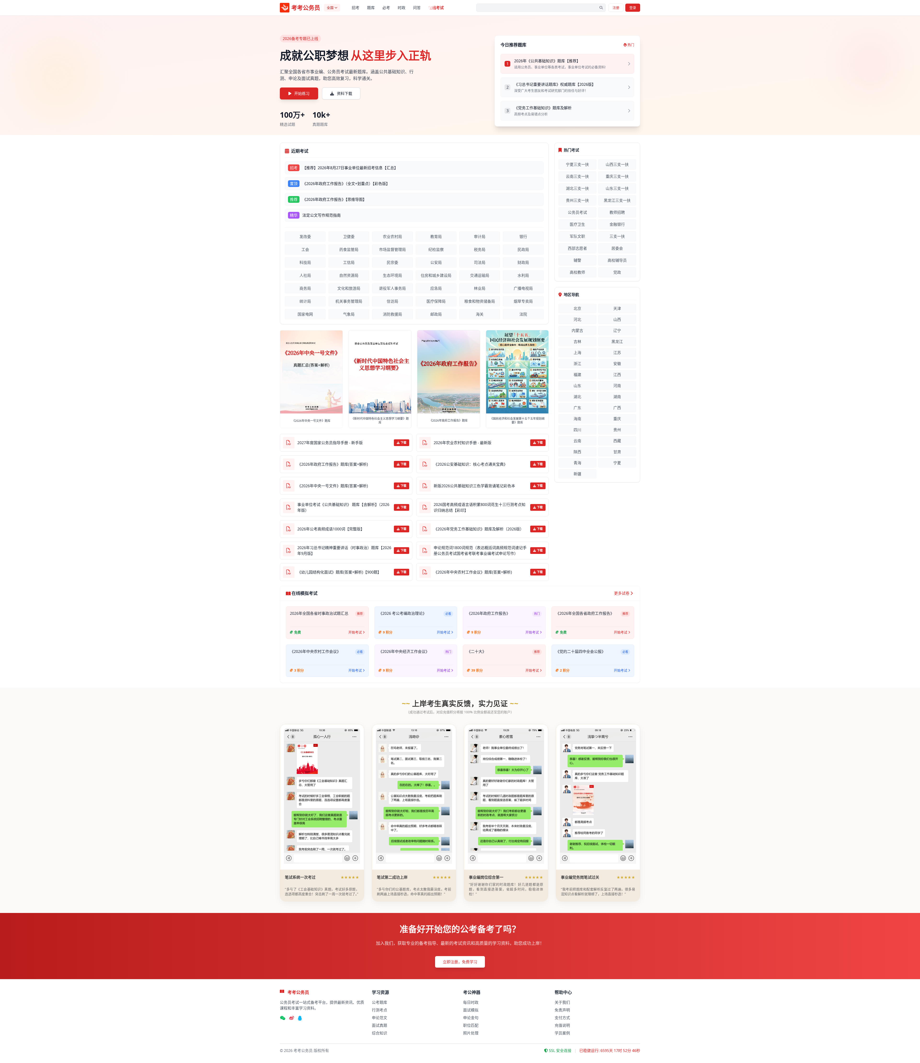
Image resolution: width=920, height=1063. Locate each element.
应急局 (436, 288)
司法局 (479, 262)
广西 (617, 407)
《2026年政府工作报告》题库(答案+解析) (332, 464)
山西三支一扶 (617, 164)
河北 (577, 319)
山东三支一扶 (617, 188)
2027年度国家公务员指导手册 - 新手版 (330, 442)
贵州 (617, 429)
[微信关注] (282, 1018)
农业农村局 (392, 236)
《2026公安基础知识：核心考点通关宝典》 (470, 464)
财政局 (523, 262)
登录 (632, 7)
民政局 (523, 249)
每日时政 (470, 1002)
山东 (577, 385)
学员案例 (562, 1033)
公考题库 (379, 1002)
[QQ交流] (300, 1018)
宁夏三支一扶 (577, 164)
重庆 (617, 418)
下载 (403, 443)
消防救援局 (392, 314)
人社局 (305, 275)
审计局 (479, 236)
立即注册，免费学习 (460, 961)
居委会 (617, 248)
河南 (617, 385)
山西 (617, 319)
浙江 (577, 363)
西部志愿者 (577, 248)
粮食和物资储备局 (479, 301)
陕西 (577, 451)
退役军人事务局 (392, 288)
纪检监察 (436, 249)
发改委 (305, 236)
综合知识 (379, 1033)
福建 (577, 374)
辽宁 (617, 330)
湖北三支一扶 (577, 188)
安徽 (617, 363)
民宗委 (392, 262)
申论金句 (470, 1017)
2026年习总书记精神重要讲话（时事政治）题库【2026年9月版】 (344, 550)
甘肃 (617, 451)
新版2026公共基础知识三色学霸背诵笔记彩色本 (474, 485)
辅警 (577, 260)
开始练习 (302, 93)
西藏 (617, 440)
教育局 (436, 236)
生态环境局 (392, 275)
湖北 (577, 396)
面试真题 (379, 1025)
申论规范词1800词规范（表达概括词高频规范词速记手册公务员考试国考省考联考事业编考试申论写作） (480, 550)
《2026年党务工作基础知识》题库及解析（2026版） (479, 529)
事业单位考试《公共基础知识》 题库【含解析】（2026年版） (343, 507)
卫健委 (349, 236)
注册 (616, 7)
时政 (401, 7)
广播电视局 (523, 288)
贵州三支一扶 (577, 200)
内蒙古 (577, 330)
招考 (355, 7)
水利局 (523, 275)
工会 (305, 249)
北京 (577, 308)
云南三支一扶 (577, 176)
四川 (577, 429)
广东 (577, 407)
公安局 (436, 262)
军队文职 (577, 236)
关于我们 (562, 1002)
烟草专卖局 (523, 301)
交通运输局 (479, 275)
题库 (371, 7)
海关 (479, 314)
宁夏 (617, 462)
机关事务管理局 (348, 301)
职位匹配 (470, 1025)
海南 (577, 418)
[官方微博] (291, 1018)
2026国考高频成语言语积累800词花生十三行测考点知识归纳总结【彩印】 (479, 507)
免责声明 (562, 1010)
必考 (386, 7)
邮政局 (436, 314)
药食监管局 (348, 249)
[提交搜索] (601, 8)
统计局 (305, 301)
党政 (617, 272)
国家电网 (305, 314)
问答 (417, 7)
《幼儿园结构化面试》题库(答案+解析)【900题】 (339, 572)
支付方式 (562, 1017)
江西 (617, 374)
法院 (523, 314)
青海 (577, 462)
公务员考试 (577, 212)
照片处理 (470, 1033)
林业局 (479, 288)
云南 (577, 440)
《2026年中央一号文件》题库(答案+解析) (332, 485)
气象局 (349, 314)
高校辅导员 (617, 260)
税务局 (479, 249)
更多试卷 (621, 593)
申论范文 (379, 1017)
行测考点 (379, 1010)
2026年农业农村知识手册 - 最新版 (462, 442)
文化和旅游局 (348, 288)
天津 (617, 308)
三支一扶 (617, 236)
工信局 (349, 262)
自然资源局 (348, 275)
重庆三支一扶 (617, 176)
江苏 (617, 352)
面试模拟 (470, 1010)
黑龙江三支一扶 (617, 200)
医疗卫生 (577, 224)
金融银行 (617, 224)
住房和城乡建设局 (436, 275)
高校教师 (577, 272)
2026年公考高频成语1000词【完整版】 (330, 529)
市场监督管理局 (392, 249)
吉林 (577, 341)
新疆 (577, 473)
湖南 (617, 396)
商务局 (305, 288)
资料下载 (344, 93)
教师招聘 (617, 212)
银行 (523, 236)
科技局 (305, 262)
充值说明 (562, 1025)
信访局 (392, 301)
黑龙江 (617, 341)
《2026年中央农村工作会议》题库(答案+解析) (473, 572)
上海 (577, 352)
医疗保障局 (436, 301)
